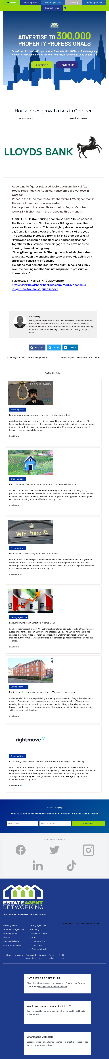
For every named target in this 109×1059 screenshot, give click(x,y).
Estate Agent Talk (53, 2)
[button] (88, 823)
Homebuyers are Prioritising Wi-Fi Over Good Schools (34, 553)
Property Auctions (38, 941)
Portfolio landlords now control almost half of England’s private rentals (42, 692)
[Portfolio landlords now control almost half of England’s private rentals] (30, 670)
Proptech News (52, 8)
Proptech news (36, 945)
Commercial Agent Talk (13, 929)
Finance (6, 937)
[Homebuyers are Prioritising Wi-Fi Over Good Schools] (30, 532)
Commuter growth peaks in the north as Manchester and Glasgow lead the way (46, 761)
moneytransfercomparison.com (52, 986)
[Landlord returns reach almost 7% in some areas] (30, 601)
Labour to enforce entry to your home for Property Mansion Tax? (39, 415)
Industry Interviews (12, 945)
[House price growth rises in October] (53, 150)
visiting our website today (41, 1045)
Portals (33, 937)
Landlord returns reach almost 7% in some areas (32, 623)
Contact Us (67, 65)
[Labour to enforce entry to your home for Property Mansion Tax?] (30, 393)
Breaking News (30, 2)
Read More (15, 436)
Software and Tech (38, 949)
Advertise (42, 65)
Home (13, 2)
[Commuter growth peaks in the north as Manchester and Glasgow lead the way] (30, 739)
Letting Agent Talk (94, 2)
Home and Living (11, 941)
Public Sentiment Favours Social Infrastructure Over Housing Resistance (42, 484)
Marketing (73, 2)
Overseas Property (38, 933)
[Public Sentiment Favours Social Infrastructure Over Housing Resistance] (30, 462)
